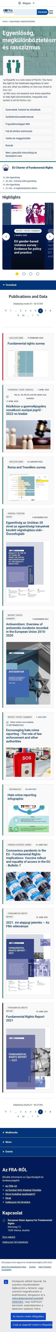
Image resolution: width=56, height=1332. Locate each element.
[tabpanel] (28, 236)
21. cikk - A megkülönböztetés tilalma (21, 188)
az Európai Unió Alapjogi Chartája (23, 1190)
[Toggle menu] (50, 12)
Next (50, 236)
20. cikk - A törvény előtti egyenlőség (21, 181)
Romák (9, 145)
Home (5, 21)
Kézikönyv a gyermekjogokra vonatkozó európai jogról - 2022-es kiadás (26, 410)
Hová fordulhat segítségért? (20, 1194)
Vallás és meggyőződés (18, 138)
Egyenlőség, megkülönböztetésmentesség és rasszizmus (33, 21)
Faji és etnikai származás (19, 131)
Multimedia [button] (12, 1132)
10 (23, 315)
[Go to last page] (38, 315)
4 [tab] (37, 273)
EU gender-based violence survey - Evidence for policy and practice (27, 247)
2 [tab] (23, 273)
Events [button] (9, 1151)
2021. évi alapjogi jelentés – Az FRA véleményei (27, 924)
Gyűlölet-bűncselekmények (20, 116)
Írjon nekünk (8, 1237)
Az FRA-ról (11, 1186)
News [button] (8, 1142)
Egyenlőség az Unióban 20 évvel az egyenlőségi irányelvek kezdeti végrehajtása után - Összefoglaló (27, 528)
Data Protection (45, 1267)
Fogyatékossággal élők (18, 124)
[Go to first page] (6, 310)
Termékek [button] (11, 285)
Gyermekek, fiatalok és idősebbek (23, 109)
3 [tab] (30, 273)
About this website (8, 1267)
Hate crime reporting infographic (22, 797)
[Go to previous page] (11, 310)
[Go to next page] (33, 315)
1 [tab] (17, 273)
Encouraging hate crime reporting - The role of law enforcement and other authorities (24, 735)
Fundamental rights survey (26, 343)
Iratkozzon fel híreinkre (17, 1202)
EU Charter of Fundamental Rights (32, 167)
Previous (6, 236)
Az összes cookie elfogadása (28, 1316)
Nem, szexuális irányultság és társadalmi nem (21, 154)
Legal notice (21, 1267)
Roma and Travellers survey (27, 467)
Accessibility (6, 1270)
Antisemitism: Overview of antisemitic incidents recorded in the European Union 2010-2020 (27, 629)
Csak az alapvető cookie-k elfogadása (32, 1324)
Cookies (32, 1267)
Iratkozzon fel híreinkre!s (15, 1242)
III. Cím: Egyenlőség (11, 177)
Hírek (8, 1198)
